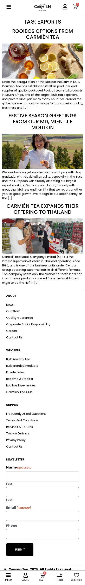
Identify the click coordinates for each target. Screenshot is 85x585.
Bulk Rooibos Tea (18, 359)
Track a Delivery (17, 433)
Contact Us (14, 337)
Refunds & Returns (19, 427)
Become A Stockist (19, 379)
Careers (12, 331)
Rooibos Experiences (20, 385)
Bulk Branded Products (22, 366)
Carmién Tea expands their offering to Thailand (43, 209)
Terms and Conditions (22, 420)
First (9, 484)
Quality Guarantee (19, 318)
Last (9, 499)
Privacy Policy (16, 440)
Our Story (13, 311)
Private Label (15, 372)
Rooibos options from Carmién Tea (42, 34)
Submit (19, 549)
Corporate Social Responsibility (28, 324)
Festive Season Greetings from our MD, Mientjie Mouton (42, 121)
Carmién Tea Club (19, 392)
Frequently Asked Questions (26, 414)
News (10, 305)
